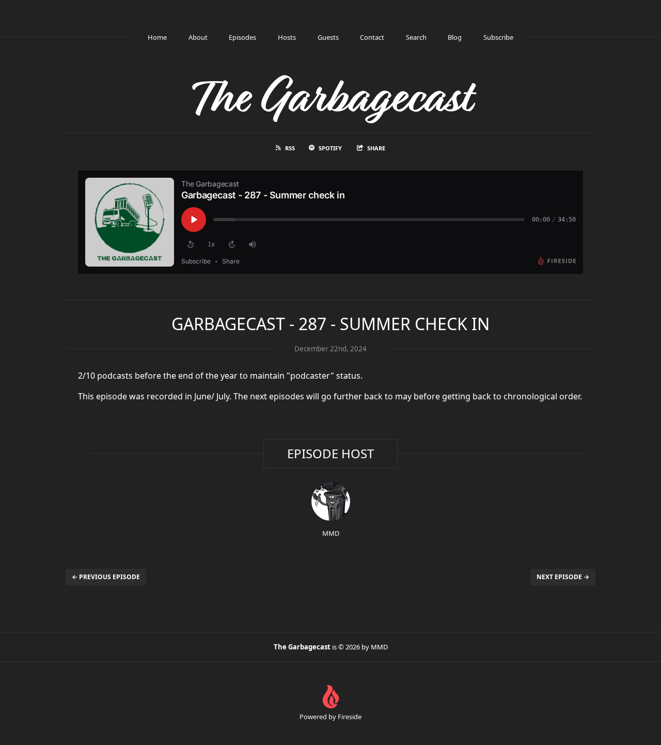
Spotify (330, 148)
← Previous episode (106, 576)
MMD (330, 533)
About (198, 37)
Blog (455, 37)
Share (376, 148)
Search (416, 37)
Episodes (242, 37)
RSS (290, 148)
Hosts (287, 37)
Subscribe (498, 37)
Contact (372, 37)
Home (157, 37)
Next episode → (563, 576)
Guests (328, 37)
